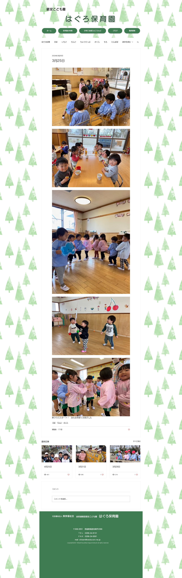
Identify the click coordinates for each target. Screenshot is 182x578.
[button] (138, 42)
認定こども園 (56, 9)
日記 (56, 42)
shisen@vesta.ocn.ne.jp (89, 540)
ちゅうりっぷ (85, 42)
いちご (64, 42)
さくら (97, 42)
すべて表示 (137, 441)
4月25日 (48, 467)
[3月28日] (125, 453)
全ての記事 (45, 42)
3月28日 (116, 467)
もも (105, 42)
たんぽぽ (114, 42)
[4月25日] (57, 453)
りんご (73, 42)
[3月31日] (91, 453)
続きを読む (126, 42)
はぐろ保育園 (91, 18)
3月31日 (82, 467)
